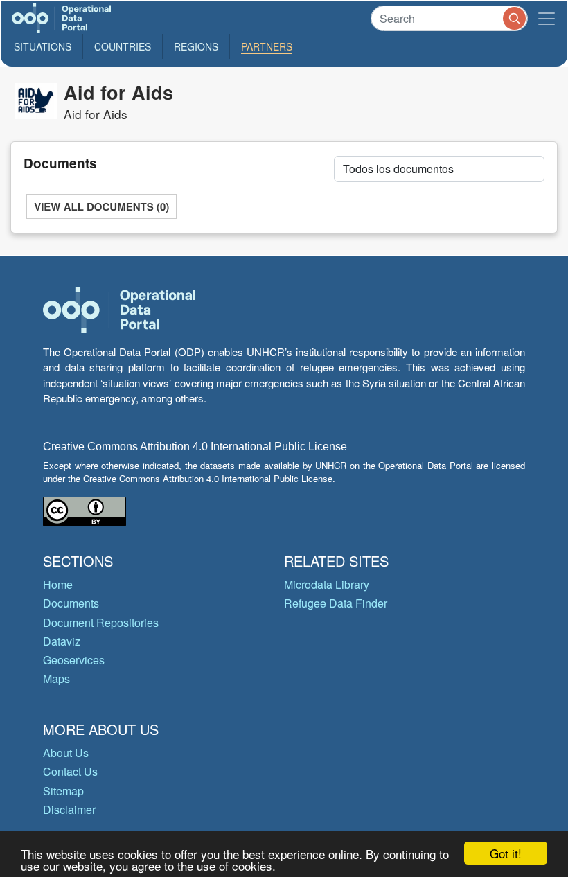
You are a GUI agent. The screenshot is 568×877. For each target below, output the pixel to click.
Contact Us (70, 771)
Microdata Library (326, 584)
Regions (196, 46)
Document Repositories (101, 622)
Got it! (506, 853)
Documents (71, 603)
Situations (42, 46)
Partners (266, 46)
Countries (122, 46)
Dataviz (61, 641)
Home (58, 584)
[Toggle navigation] (546, 18)
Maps (56, 678)
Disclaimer (69, 809)
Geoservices (74, 660)
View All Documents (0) (101, 206)
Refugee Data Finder (335, 603)
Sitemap (63, 791)
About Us (66, 753)
